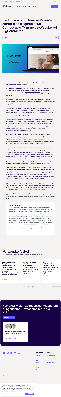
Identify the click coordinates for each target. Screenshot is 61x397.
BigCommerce (25, 88)
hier (8, 198)
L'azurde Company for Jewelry (32, 92)
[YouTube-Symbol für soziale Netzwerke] (15, 353)
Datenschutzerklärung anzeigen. (9, 391)
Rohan (38, 194)
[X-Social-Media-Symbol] (19, 353)
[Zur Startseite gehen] (9, 6)
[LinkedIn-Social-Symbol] (11, 353)
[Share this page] (57, 37)
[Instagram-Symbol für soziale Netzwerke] (8, 353)
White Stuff (45, 194)
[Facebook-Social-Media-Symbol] (4, 353)
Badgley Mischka (32, 194)
